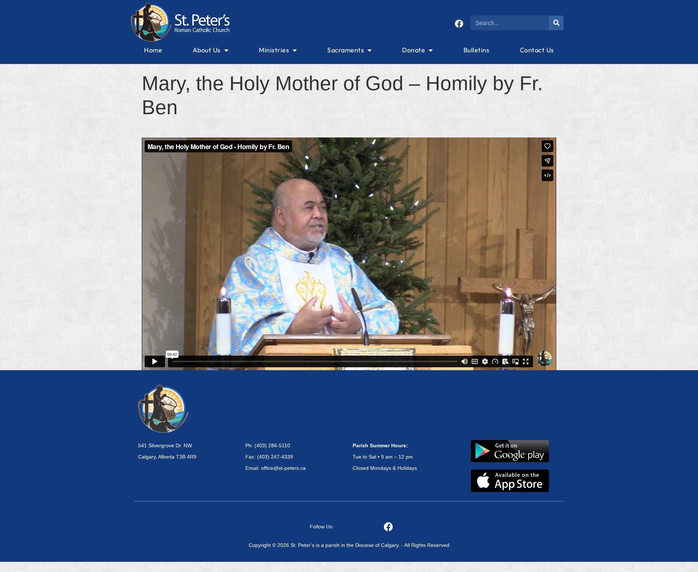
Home (153, 50)
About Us (207, 50)
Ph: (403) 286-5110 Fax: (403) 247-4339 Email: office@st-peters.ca (275, 457)
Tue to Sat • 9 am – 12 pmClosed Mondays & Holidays (385, 457)
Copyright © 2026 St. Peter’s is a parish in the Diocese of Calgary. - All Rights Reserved (349, 545)
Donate (413, 50)
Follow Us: (322, 526)
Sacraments (345, 50)
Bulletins (477, 50)
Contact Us (537, 50)
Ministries (274, 50)
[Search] (556, 23)
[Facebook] (459, 24)
